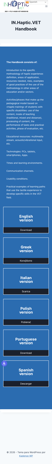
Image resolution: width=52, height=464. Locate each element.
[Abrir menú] (46, 6)
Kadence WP (26, 456)
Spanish (33, 2)
